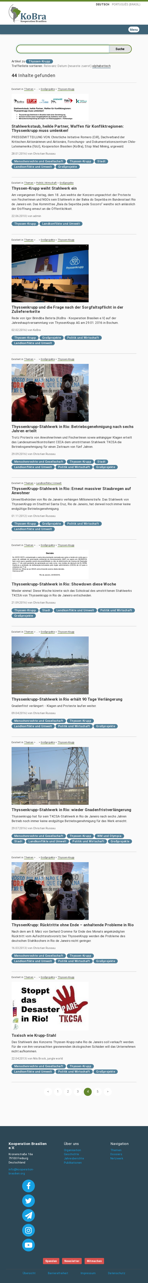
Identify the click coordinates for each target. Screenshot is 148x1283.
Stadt (101, 161)
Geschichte (71, 1154)
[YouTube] (28, 1244)
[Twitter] (28, 1200)
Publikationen (73, 1162)
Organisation (72, 1150)
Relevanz (50, 66)
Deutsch (102, 4)
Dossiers (116, 1154)
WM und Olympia (109, 836)
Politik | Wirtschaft (46, 183)
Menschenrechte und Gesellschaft (38, 161)
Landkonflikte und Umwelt (33, 166)
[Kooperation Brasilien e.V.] (27, 13)
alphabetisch (101, 66)
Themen (28, 89)
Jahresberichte (74, 1158)
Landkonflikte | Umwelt (49, 483)
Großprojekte (48, 89)
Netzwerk (116, 1158)
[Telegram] (28, 1215)
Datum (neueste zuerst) (74, 66)
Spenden (51, 1261)
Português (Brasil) (126, 4)
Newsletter (71, 1261)
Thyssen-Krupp (66, 89)
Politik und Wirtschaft (83, 337)
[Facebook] (28, 1185)
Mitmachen (94, 1261)
